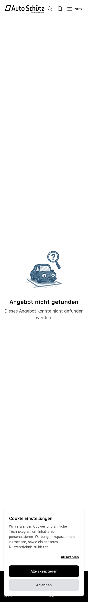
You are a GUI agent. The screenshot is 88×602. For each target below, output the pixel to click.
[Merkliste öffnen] (60, 9)
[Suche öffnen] (50, 9)
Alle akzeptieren (44, 571)
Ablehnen (44, 585)
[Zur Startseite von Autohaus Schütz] (24, 8)
